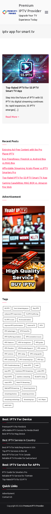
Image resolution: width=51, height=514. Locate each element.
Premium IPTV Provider (33, 506)
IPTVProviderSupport (25, 348)
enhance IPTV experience (13, 314)
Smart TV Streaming (23, 382)
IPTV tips (40, 359)
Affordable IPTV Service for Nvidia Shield (20, 430)
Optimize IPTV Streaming (24, 371)
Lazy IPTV (8, 371)
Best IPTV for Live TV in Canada (16, 455)
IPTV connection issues (33, 337)
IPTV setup (22, 354)
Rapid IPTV (8, 377)
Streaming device (29, 388)
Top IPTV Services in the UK (14, 451)
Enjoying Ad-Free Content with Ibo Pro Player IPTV (22, 151)
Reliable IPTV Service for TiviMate (17, 476)
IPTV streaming (10, 359)
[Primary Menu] (46, 12)
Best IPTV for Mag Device (13, 434)
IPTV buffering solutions (13, 337)
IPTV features (9, 342)
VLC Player (42, 399)
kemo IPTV (27, 365)
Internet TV (31, 325)
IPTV (41, 325)
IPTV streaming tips (26, 359)
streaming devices (11, 394)
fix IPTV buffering (32, 314)
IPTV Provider (9, 348)
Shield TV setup (40, 377)
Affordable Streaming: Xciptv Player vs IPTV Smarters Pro (25, 170)
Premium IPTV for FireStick (14, 427)
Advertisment (8, 493)
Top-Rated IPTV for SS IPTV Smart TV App (24, 177)
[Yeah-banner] (23, 248)
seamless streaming (23, 377)
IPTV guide (39, 342)
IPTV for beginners (24, 342)
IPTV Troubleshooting (12, 365)
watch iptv (8, 405)
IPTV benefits (24, 331)
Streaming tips (29, 399)
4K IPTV (7, 308)
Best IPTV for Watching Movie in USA (18, 447)
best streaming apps (21, 308)
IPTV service (41, 348)
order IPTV (40, 371)
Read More (11, 117)
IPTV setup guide (36, 354)
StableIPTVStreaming (12, 388)
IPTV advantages (10, 331)
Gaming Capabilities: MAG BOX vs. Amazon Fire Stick (24, 185)
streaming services (28, 394)
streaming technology (12, 399)
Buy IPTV (36, 308)
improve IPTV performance (14, 325)
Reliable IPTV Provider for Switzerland (19, 458)
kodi (37, 365)
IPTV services (9, 354)
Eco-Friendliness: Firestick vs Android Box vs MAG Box (24, 161)
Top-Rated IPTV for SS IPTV (14, 479)
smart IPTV (8, 382)
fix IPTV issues (9, 319)
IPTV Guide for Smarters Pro (14, 472)
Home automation (25, 319)
